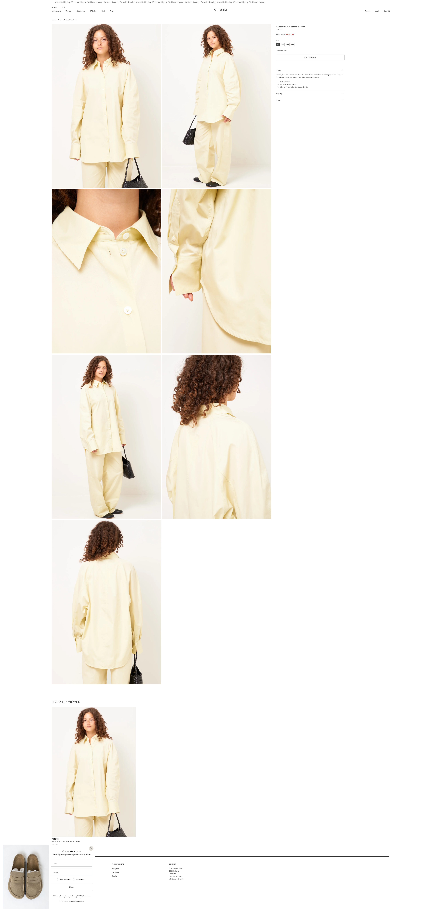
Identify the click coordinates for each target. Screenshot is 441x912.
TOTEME (279, 29)
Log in (377, 11)
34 (278, 44)
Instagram (115, 869)
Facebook (115, 872)
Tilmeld (71, 887)
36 (283, 44)
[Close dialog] (91, 848)
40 (292, 45)
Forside (54, 20)
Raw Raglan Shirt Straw (68, 20)
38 (288, 45)
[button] (69, 11)
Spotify (114, 876)
